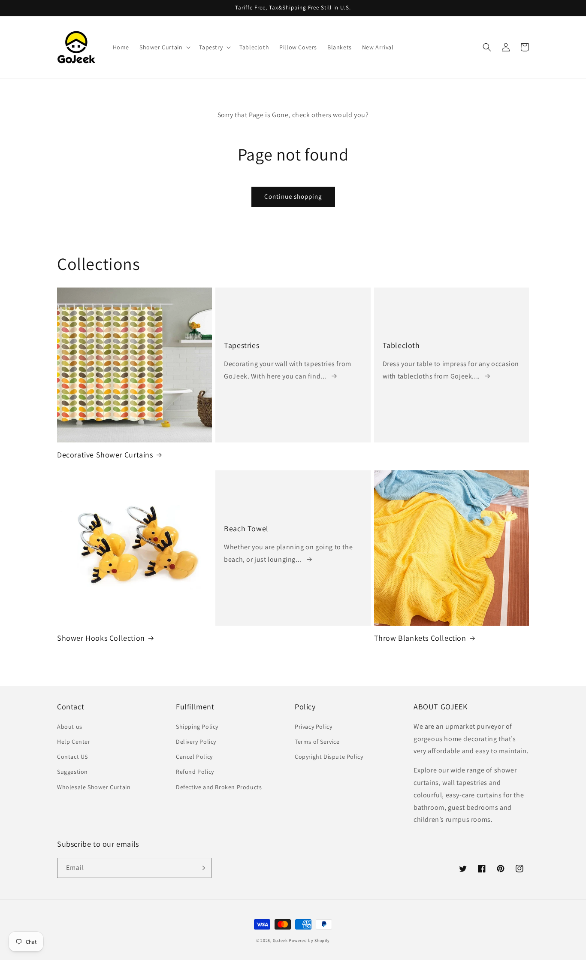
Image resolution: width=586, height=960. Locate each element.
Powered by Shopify (309, 940)
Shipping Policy (197, 726)
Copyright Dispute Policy (329, 756)
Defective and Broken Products (219, 787)
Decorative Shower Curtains (105, 455)
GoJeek (280, 940)
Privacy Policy (313, 726)
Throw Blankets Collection (420, 638)
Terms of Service (317, 741)
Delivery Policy (196, 741)
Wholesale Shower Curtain (93, 787)
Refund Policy (195, 771)
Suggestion (72, 771)
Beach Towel (246, 528)
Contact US (72, 756)
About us (69, 726)
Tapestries (241, 345)
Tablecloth (401, 345)
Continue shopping (293, 196)
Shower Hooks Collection (101, 638)
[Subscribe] (201, 868)
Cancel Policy (194, 756)
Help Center (74, 741)
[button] (164, 47)
